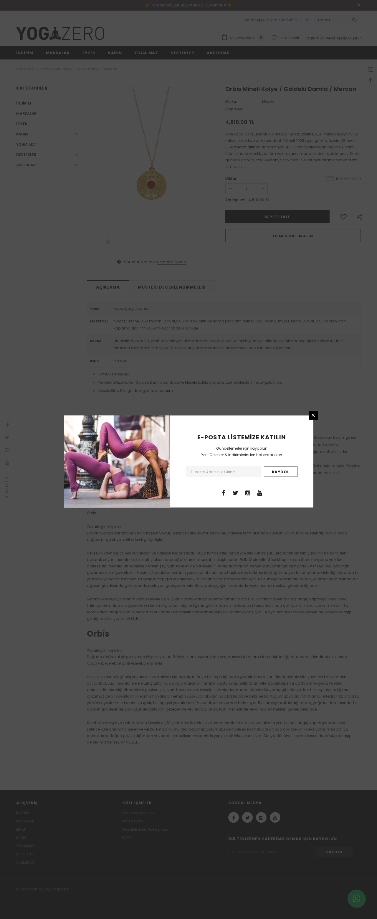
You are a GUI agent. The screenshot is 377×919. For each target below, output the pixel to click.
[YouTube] (259, 492)
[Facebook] (223, 492)
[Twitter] (235, 492)
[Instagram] (247, 492)
